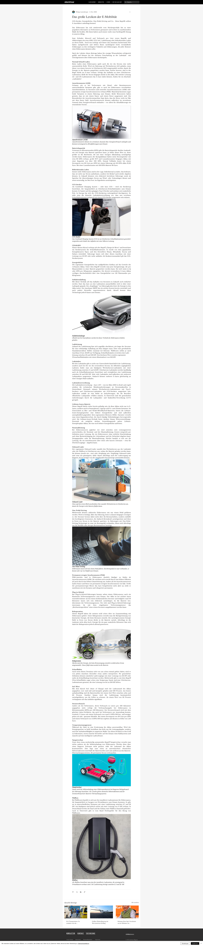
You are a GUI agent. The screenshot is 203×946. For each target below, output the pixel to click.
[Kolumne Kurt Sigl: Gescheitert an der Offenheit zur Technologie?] (127, 912)
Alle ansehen (135, 902)
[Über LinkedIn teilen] (80, 892)
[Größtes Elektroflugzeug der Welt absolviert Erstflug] (101, 912)
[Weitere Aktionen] (130, 12)
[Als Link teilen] (84, 892)
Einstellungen (185, 943)
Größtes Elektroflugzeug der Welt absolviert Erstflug (100, 922)
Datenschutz (78, 939)
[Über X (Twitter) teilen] (77, 892)
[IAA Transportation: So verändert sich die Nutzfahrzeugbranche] (75, 912)
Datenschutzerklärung (83, 943)
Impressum (97, 939)
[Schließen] (201, 943)
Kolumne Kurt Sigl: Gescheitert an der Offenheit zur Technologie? (127, 922)
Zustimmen (195, 943)
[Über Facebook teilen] (73, 892)
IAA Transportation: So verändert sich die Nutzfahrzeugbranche (73, 922)
